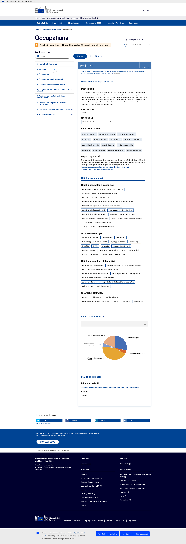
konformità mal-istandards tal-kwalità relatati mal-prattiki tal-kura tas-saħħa (107, 202)
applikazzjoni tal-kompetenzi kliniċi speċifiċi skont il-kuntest (102, 189)
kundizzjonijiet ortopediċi (121, 246)
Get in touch (133, 23)
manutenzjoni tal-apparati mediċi (93, 210)
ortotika (116, 301)
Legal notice (132, 521)
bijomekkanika (107, 237)
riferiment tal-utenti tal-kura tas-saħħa (95, 273)
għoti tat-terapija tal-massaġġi (92, 265)
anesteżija (85, 297)
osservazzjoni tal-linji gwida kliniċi (120, 210)
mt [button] (147, 11)
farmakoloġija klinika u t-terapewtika (94, 242)
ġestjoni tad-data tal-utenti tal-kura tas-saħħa (127, 218)
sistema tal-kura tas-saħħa (109, 250)
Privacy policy (120, 521)
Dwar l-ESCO (57, 23)
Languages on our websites (93, 521)
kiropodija (105, 246)
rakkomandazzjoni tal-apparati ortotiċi (122, 214)
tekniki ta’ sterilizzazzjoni (130, 250)
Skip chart (114, 324)
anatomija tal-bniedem (90, 237)
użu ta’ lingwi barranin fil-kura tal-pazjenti (126, 273)
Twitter (44, 420)
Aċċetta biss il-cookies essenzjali (135, 534)
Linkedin (102, 420)
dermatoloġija (120, 237)
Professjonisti (85, 71)
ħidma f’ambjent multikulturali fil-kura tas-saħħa (98, 278)
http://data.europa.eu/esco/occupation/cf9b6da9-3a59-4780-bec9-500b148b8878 (110, 387)
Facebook (74, 420)
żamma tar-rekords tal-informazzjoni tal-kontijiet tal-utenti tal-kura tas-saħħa (108, 282)
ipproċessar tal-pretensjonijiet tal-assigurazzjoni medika (101, 269)
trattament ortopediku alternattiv (114, 254)
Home (37, 29)
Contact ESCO (86, 464)
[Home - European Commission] (50, 10)
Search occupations (42, 52)
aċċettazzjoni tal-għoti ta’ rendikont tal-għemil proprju (100, 193)
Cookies (109, 521)
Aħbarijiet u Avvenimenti (116, 23)
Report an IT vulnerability (71, 521)
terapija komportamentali (90, 254)
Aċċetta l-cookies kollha (107, 534)
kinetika (95, 246)
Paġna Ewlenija (42, 23)
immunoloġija (134, 242)
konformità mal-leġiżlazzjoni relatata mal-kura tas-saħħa (101, 206)
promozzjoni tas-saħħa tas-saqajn (93, 214)
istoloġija (85, 246)
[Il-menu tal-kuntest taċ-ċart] (145, 324)
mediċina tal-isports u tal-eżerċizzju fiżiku (96, 301)
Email (130, 420)
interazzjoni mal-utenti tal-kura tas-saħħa (96, 197)
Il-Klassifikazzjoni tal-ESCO (51, 29)
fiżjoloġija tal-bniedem (118, 242)
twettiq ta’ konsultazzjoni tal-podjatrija (95, 218)
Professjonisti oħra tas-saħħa (121, 71)
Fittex (80, 56)
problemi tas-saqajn (89, 250)
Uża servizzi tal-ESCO (93, 23)
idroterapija (97, 297)
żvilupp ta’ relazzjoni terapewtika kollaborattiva (98, 226)
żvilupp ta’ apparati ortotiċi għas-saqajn (95, 286)
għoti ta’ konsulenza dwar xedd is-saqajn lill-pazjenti (124, 265)
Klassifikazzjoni (73, 23)
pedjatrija (126, 301)
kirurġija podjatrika (111, 297)
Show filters (94, 56)
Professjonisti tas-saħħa (101, 71)
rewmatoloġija (138, 301)
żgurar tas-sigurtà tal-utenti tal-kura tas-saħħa (97, 222)
